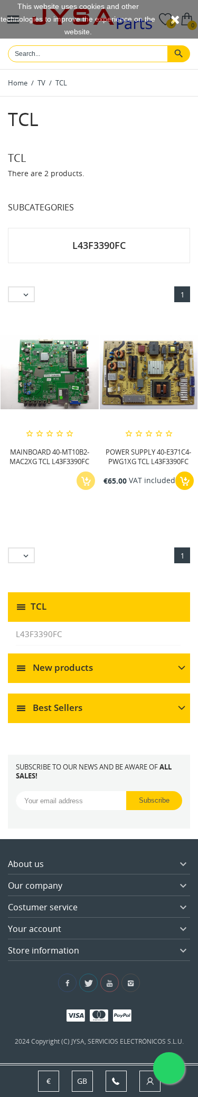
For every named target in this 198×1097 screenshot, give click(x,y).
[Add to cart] (184, 480)
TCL (38, 606)
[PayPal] (122, 1015)
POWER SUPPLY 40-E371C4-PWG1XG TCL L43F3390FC (148, 456)
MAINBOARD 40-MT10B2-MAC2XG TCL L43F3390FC (49, 456)
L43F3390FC (39, 634)
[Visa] (76, 1015)
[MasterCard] (99, 1015)
